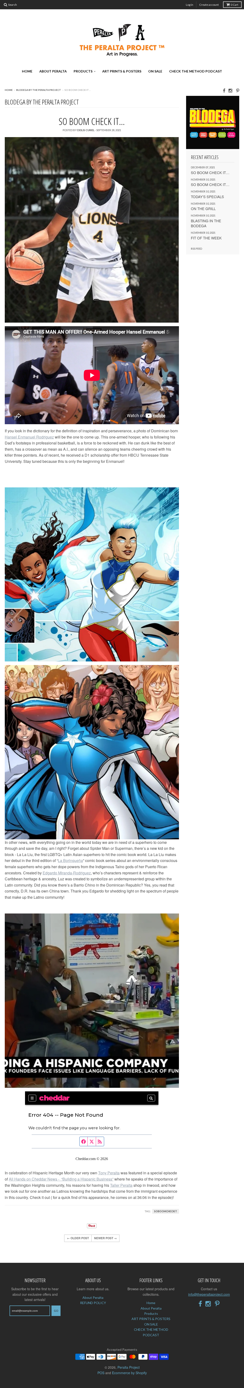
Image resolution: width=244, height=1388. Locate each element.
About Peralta (53, 71)
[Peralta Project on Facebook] (224, 90)
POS (100, 1372)
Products (83, 71)
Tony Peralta (109, 1173)
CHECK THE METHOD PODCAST (195, 71)
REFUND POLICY (93, 1303)
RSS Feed (196, 248)
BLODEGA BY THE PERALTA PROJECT (38, 89)
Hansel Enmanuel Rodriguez (29, 437)
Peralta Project (128, 1367)
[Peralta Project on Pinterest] (237, 90)
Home (27, 71)
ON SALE (155, 71)
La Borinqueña (70, 860)
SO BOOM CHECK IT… (92, 121)
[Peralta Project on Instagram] (231, 90)
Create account (209, 4)
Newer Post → (105, 1238)
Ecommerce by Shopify (129, 1372)
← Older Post (78, 1238)
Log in (189, 4)
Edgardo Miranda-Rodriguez (67, 873)
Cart (234, 4)
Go (56, 1310)
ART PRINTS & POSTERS (121, 71)
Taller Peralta (121, 1185)
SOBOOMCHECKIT (165, 1211)
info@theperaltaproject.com (209, 1294)
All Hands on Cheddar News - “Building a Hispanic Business (60, 1179)
